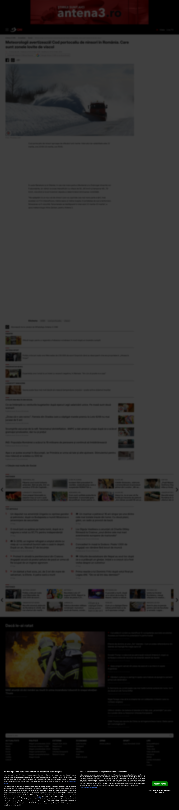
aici (39, 797)
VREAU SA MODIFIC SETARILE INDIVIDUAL (159, 791)
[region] (89, 789)
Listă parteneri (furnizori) (88, 787)
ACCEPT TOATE (160, 784)
